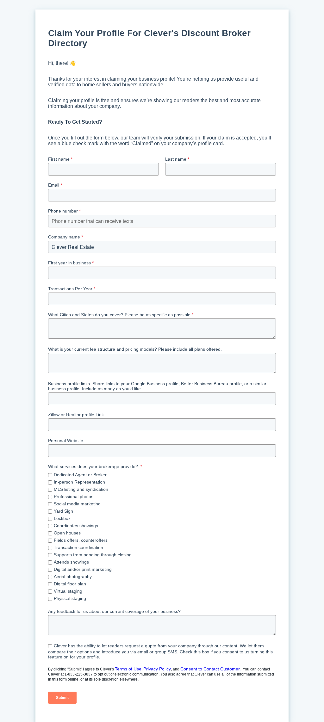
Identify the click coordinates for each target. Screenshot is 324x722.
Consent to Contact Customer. (210, 668)
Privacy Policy (157, 668)
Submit (62, 697)
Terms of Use (128, 668)
